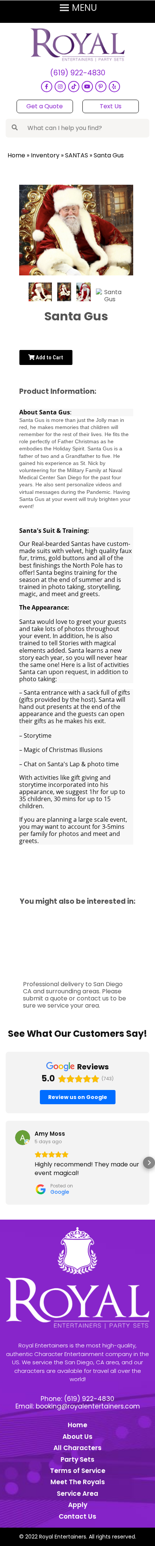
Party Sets (77, 1459)
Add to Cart (49, 357)
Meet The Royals (77, 1481)
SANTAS (76, 155)
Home (16, 155)
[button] (6, 1163)
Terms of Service (77, 1470)
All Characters (77, 1447)
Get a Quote (44, 106)
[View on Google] (22, 1137)
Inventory (45, 155)
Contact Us (77, 1516)
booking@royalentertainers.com (88, 1406)
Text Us (111, 106)
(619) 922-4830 (77, 73)
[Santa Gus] (40, 292)
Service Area (77, 1493)
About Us (77, 1436)
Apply (77, 1504)
